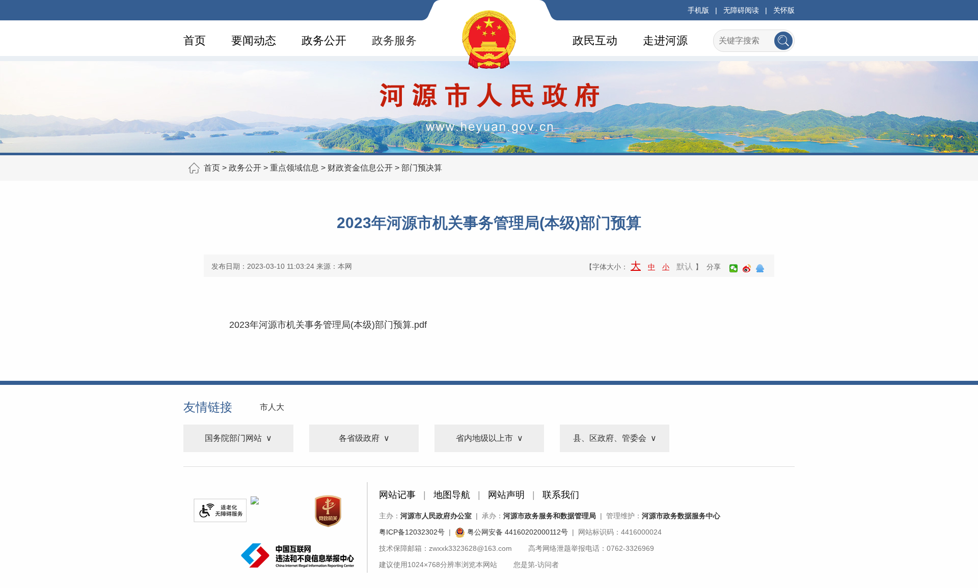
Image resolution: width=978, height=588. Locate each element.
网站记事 (397, 495)
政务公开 (324, 40)
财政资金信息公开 (360, 167)
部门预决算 (421, 167)
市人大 (272, 407)
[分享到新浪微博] (747, 268)
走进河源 (665, 40)
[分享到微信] (733, 268)
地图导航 (451, 495)
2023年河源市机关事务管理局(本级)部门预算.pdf (328, 325)
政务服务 (394, 40)
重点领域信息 (294, 167)
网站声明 (506, 495)
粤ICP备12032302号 (412, 532)
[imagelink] (220, 510)
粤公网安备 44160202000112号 (516, 532)
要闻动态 (253, 40)
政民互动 (595, 40)
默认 (684, 266)
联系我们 (560, 495)
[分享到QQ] (760, 268)
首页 (194, 40)
